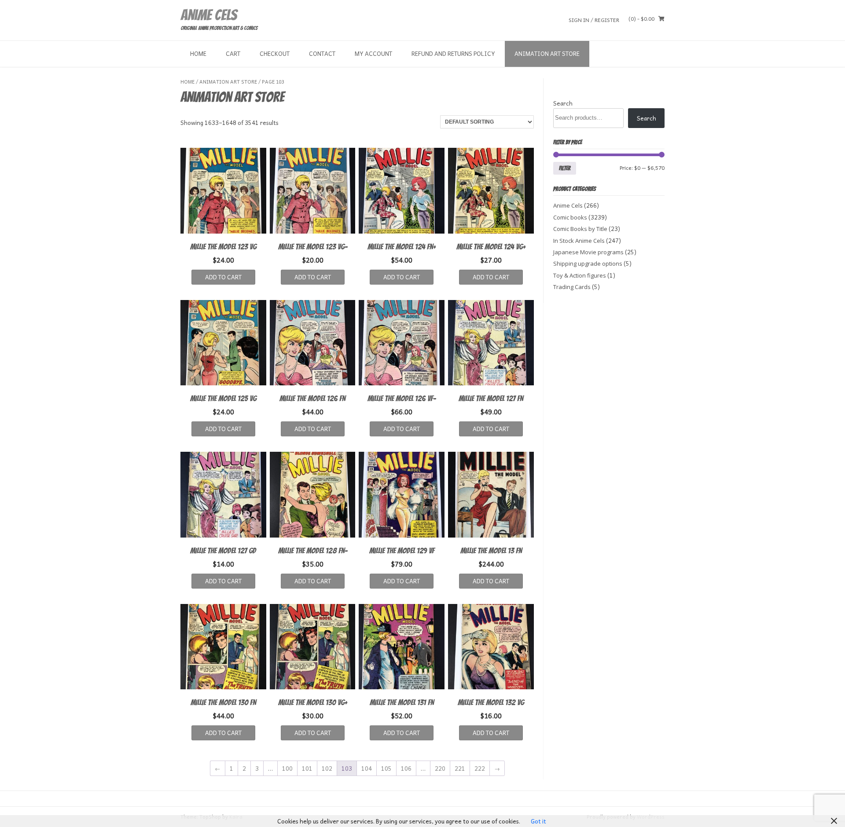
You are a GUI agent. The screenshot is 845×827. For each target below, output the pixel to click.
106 (406, 768)
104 (366, 768)
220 (440, 768)
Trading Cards (572, 287)
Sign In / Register (594, 19)
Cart (233, 53)
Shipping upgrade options (587, 263)
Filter (564, 168)
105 (386, 768)
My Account (373, 53)
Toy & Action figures (579, 275)
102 (327, 768)
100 (287, 768)
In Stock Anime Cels (579, 241)
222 (479, 768)
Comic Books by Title (580, 229)
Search (563, 103)
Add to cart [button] (223, 277)
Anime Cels (208, 15)
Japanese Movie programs (588, 252)
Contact (322, 53)
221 (460, 768)
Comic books (570, 217)
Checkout (275, 53)
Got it (538, 821)
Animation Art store (547, 53)
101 (307, 768)
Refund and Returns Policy (453, 53)
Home (198, 53)
